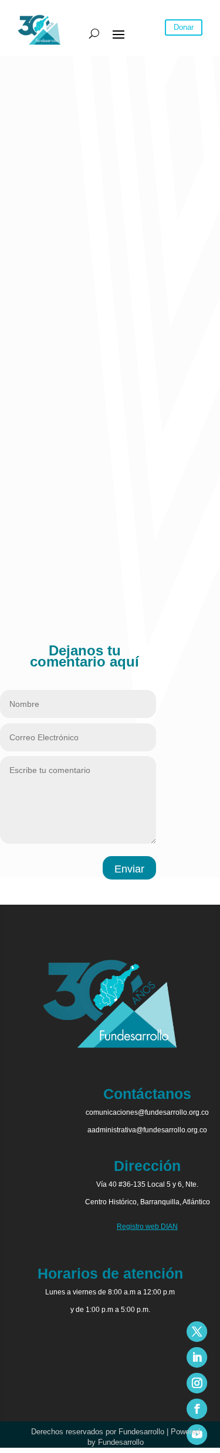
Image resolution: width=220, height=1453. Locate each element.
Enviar (129, 869)
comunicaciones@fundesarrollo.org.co (147, 1112)
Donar (184, 27)
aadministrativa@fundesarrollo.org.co (147, 1130)
